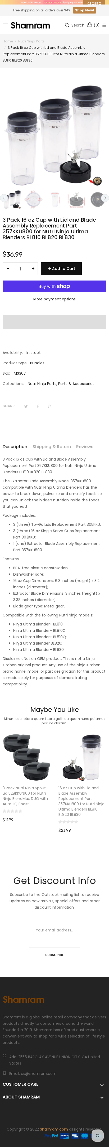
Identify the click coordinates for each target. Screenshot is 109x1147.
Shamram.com (54, 1128)
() (97, 25)
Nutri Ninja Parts (42, 383)
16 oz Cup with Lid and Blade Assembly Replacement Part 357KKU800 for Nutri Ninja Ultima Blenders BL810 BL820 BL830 (26, 801)
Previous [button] (4, 198)
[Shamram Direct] (31, 25)
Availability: (13, 352)
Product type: (15, 363)
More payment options (54, 299)
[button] (54, 322)
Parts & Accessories (76, 383)
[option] (12, 199)
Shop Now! (84, 10)
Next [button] (105, 198)
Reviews (84, 447)
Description (15, 447)
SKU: (6, 373)
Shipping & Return (52, 447)
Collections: (13, 383)
